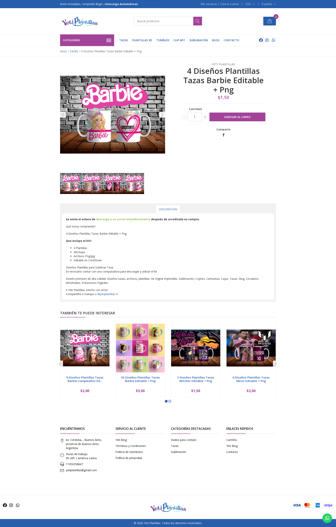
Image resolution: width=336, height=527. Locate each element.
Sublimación (178, 452)
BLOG (215, 40)
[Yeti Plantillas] (79, 21)
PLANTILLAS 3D (142, 40)
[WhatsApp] (273, 40)
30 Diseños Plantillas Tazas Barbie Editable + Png (140, 379)
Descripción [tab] (168, 209)
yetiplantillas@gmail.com (81, 470)
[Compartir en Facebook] (223, 135)
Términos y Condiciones (131, 446)
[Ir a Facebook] (261, 40)
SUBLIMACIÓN (198, 40)
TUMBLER (162, 40)
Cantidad (195, 109)
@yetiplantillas (106, 294)
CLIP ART (179, 40)
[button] (250, 4)
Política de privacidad (129, 458)
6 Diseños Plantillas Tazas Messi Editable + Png (251, 379)
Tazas (174, 446)
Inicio (63, 51)
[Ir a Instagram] (267, 40)
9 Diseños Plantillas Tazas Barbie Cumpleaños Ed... (84, 379)
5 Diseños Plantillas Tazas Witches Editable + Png (195, 379)
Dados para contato (183, 440)
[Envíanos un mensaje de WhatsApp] (327, 518)
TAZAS (123, 40)
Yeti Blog (121, 440)
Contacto (232, 452)
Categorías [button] (71, 40)
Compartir (223, 129)
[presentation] (63, 115)
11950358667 (74, 464)
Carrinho (231, 440)
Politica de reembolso (129, 452)
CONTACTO (231, 40)
